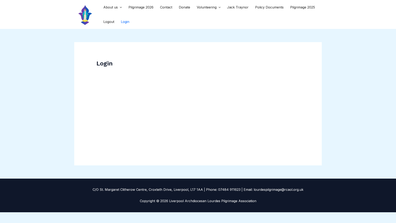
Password (159, 97)
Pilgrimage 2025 (302, 7)
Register (222, 127)
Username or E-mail (167, 78)
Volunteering (207, 7)
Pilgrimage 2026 (140, 7)
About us (110, 7)
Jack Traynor (238, 7)
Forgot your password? (198, 139)
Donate (184, 7)
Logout (108, 22)
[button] (120, 7)
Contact (166, 7)
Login (125, 22)
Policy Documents (269, 7)
